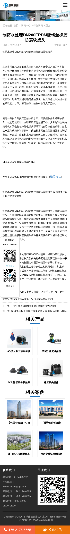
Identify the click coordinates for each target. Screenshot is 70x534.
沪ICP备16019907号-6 (31, 520)
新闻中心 (26, 25)
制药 (29, 291)
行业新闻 (38, 25)
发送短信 (55, 530)
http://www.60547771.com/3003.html (33, 299)
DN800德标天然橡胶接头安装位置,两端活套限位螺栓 (39, 311)
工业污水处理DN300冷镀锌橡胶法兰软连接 (34, 306)
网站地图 (48, 520)
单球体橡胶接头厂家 (34, 516)
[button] (65, 5)
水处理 (44, 291)
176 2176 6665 (19, 530)
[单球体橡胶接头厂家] (9, 5)
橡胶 (36, 291)
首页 (16, 25)
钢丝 (62, 291)
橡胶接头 (55, 176)
